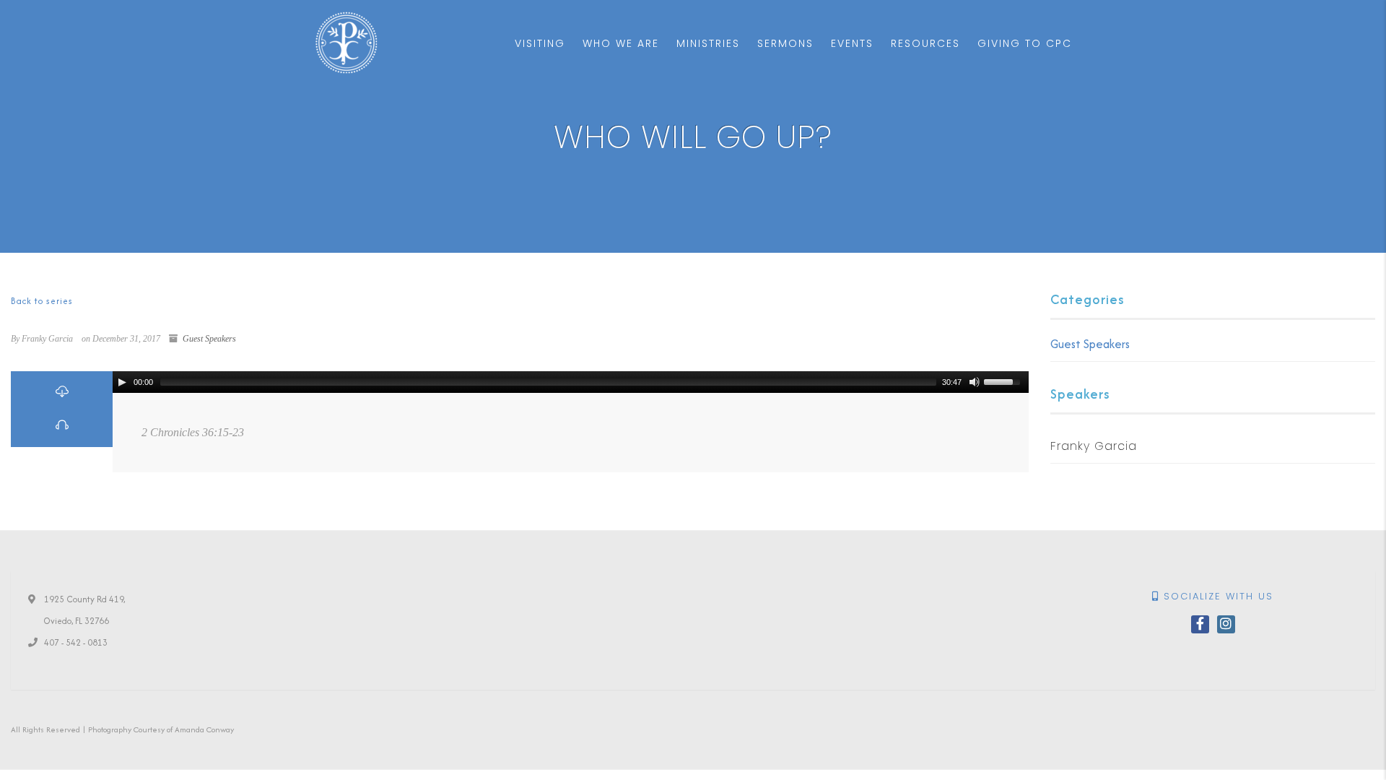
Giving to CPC (1024, 43)
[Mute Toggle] (974, 382)
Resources (925, 43)
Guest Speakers (209, 339)
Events (852, 43)
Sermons (785, 43)
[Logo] (346, 42)
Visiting (540, 43)
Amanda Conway (204, 729)
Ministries (708, 43)
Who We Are (621, 43)
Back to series (42, 301)
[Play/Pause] (122, 382)
